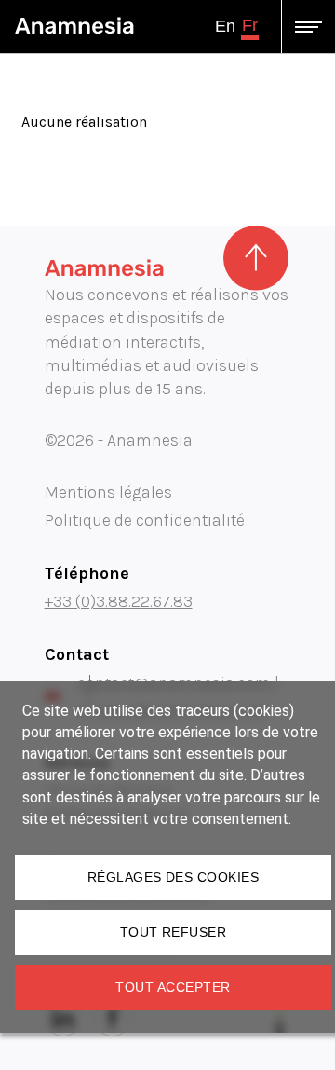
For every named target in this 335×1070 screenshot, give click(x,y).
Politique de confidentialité (145, 520)
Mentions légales (108, 492)
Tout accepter (172, 987)
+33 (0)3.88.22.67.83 (119, 601)
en (225, 26)
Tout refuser (173, 932)
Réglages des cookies (173, 877)
